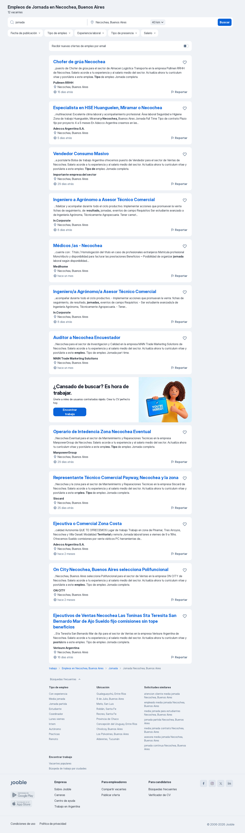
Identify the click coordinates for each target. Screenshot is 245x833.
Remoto (53, 739)
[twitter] (220, 783)
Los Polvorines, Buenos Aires (112, 733)
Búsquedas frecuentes (63, 679)
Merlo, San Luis (105, 703)
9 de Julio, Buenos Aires (110, 698)
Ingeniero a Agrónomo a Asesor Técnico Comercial (104, 199)
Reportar (181, 92)
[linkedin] (229, 783)
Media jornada (57, 698)
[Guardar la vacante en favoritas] (185, 62)
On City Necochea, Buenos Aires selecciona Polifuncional (110, 569)
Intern (52, 723)
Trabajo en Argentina (67, 806)
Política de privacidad (53, 823)
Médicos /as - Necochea (77, 245)
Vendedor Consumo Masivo (81, 153)
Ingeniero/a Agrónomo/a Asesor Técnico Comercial (104, 291)
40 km (156, 22)
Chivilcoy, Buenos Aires (109, 728)
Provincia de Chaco (107, 718)
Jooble (230, 824)
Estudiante (55, 708)
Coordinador (56, 713)
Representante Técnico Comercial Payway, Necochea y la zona (115, 477)
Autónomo (55, 728)
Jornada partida (58, 703)
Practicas (54, 733)
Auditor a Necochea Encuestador (86, 337)
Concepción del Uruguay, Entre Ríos (116, 723)
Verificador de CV (160, 795)
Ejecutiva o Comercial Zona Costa (87, 523)
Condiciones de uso (23, 823)
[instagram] (212, 783)
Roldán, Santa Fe (106, 708)
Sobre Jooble (62, 789)
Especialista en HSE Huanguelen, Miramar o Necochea (107, 107)
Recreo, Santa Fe (106, 713)
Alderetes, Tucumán (107, 739)
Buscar (225, 22)
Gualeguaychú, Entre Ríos (111, 693)
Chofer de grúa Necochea (79, 61)
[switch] (186, 46)
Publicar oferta (111, 795)
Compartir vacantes (114, 789)
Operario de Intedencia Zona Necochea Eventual (102, 431)
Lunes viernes (57, 718)
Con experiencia (58, 693)
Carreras (59, 795)
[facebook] (203, 783)
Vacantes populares (60, 763)
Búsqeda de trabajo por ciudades (67, 768)
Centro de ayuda (64, 800)
